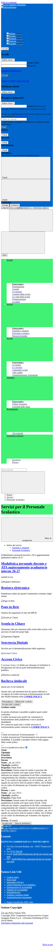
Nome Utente (33, 63)
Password (31, 65)
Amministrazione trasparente (19, 897)
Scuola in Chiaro (13, 623)
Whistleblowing (13, 892)
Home (9, 495)
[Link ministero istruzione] (13, 5)
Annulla (5, 205)
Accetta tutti (11, 705)
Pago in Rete (10, 607)
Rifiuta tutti (23, 702)
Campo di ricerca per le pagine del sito (18, 467)
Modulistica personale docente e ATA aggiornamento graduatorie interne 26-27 (24, 567)
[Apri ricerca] (31, 220)
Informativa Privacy (15, 882)
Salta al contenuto (9, 2)
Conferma (15, 205)
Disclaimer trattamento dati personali (17, 923)
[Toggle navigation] (23, 242)
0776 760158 (16, 851)
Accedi (5, 49)
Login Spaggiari (22, 117)
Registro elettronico (15, 588)
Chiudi (4, 135)
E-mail (30, 106)
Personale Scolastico (21, 550)
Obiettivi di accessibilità (17, 890)
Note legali (11, 880)
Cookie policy (13, 877)
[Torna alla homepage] (27, 208)
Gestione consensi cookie (18, 895)
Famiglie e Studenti (20, 548)
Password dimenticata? (11, 71)
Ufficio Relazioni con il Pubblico (21, 885)
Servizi (10, 497)
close (4, 255)
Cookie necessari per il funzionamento (18, 734)
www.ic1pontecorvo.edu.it (13, 747)
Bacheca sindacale (14, 681)
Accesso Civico (11, 659)
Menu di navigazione (36, 539)
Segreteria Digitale (14, 642)
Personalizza (7, 702)
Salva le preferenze (22, 823)
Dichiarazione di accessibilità (19, 887)
